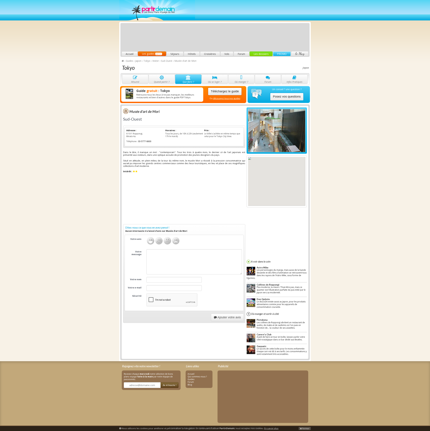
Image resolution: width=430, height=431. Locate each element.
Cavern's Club (264, 334)
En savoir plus (271, 428)
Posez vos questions (287, 96)
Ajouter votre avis (229, 317)
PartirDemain (157, 10)
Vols (226, 53)
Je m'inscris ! (169, 385)
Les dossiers (261, 53)
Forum (241, 53)
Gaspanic (261, 346)
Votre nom (135, 279)
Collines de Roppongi (268, 284)
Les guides (152, 53)
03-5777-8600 (144, 141)
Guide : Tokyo (153, 91)
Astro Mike (262, 267)
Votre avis (135, 239)
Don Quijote (263, 299)
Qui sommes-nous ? (197, 376)
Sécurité (136, 295)
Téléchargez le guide (225, 91)
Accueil (129, 53)
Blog (190, 384)
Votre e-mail (134, 287)
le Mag (299, 53)
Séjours (174, 53)
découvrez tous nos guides (226, 98)
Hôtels (192, 53)
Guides (191, 379)
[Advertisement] (248, 26)
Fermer (305, 428)
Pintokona (262, 319)
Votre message (136, 253)
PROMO (282, 53)
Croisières (210, 53)
